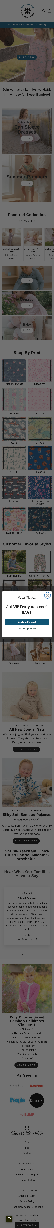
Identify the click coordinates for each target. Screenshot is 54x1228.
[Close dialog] (47, 595)
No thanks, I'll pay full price (27, 629)
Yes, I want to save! (27, 622)
